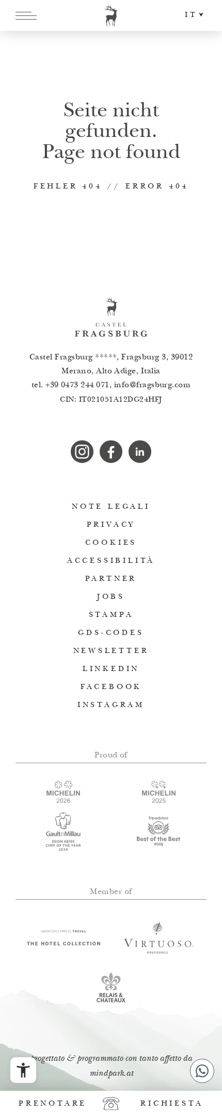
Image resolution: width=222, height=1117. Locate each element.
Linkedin (111, 669)
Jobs (111, 597)
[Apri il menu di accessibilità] (23, 1070)
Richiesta (171, 1104)
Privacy (111, 525)
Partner (111, 579)
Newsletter (111, 651)
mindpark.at (111, 1074)
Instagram (111, 705)
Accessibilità (111, 561)
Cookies (111, 543)
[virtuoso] (159, 937)
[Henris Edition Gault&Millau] (63, 831)
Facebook (111, 687)
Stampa (111, 615)
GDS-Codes (111, 633)
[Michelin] (159, 792)
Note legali (111, 507)
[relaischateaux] (111, 987)
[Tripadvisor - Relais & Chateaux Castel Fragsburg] (159, 831)
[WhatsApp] (202, 1070)
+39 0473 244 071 (77, 386)
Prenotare (53, 1104)
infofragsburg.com (152, 386)
